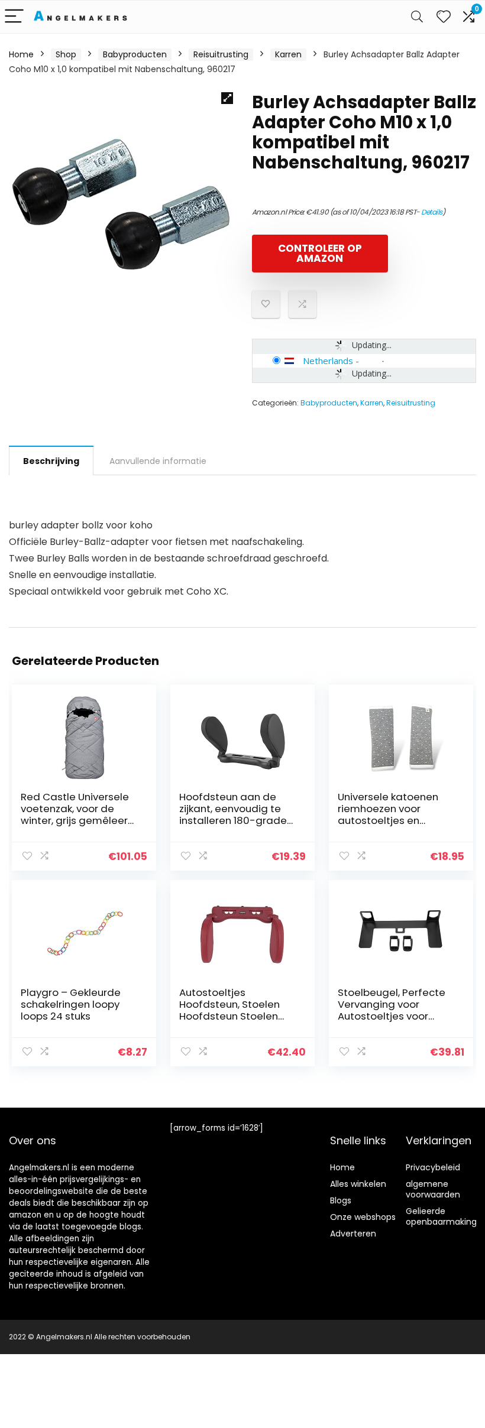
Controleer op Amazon (320, 253)
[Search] (417, 17)
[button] (227, 98)
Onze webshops (363, 1217)
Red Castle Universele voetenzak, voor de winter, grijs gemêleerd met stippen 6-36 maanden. (78, 820)
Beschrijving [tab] (51, 461)
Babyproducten (135, 54)
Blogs (340, 1200)
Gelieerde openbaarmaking (441, 1216)
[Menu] (14, 17)
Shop (66, 54)
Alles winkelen (358, 1184)
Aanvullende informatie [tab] (157, 461)
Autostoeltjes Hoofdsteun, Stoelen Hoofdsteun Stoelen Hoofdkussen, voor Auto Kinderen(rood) (237, 1016)
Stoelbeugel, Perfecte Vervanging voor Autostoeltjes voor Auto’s (391, 1010)
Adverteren (353, 1233)
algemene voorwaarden (433, 1189)
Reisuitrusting (220, 54)
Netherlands (328, 360)
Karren (288, 54)
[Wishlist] (443, 16)
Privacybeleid (433, 1167)
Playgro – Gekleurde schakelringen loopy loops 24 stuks (71, 1004)
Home (21, 54)
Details (431, 212)
